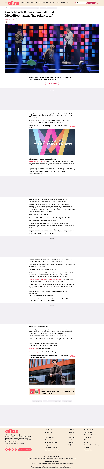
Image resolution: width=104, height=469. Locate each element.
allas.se (73, 466)
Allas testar (53, 8)
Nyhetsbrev (48, 432)
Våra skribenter (50, 437)
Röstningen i (33, 161)
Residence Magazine (71, 458)
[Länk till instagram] (9, 449)
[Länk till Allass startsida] (13, 3)
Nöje (69, 445)
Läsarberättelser (15, 8)
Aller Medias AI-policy (52, 447)
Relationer (37, 3)
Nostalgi (36, 8)
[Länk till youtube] (13, 449)
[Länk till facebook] (6, 449)
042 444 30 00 (47, 466)
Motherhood (62, 458)
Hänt (35, 458)
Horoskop (63, 3)
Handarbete (44, 3)
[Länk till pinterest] (16, 449)
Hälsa (70, 435)
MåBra (53, 458)
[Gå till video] (72, 127)
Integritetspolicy (50, 445)
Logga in (91, 3)
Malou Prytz (33, 348)
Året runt (87, 447)
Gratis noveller (44, 8)
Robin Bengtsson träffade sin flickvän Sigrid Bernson (45, 279)
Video (50, 3)
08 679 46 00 (69, 467)
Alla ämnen (48, 435)
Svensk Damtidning (41, 458)
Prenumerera (81, 3)
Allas (85, 440)
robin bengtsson (66, 401)
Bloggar (56, 3)
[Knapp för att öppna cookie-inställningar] (97, 3)
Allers (86, 442)
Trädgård (30, 3)
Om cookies (48, 440)
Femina (49, 458)
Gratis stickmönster (27, 8)
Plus (68, 3)
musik (45, 401)
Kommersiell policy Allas (52, 450)
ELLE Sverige (34, 463)
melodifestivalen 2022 (54, 401)
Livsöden (23, 3)
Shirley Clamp (33, 352)
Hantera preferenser (51, 442)
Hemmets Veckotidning (91, 445)
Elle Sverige (31, 458)
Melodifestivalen (42, 161)
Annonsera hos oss (90, 435)
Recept (57, 458)
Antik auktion (88, 450)
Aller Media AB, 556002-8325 (45, 467)
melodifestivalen (9, 19)
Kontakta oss (88, 432)
